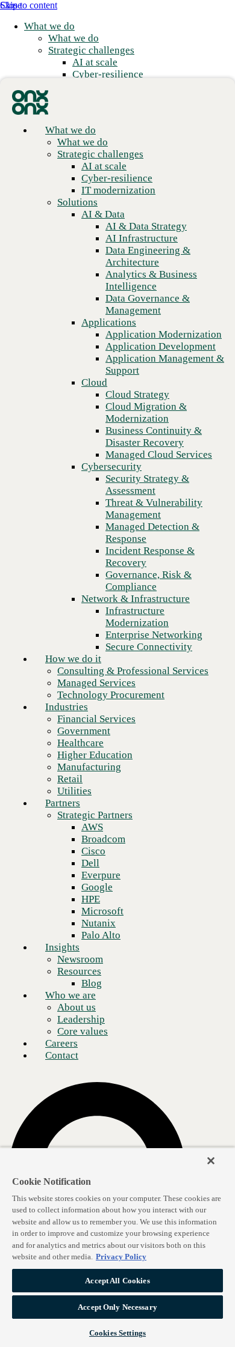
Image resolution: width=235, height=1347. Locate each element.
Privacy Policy (121, 1256)
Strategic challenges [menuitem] (91, 50)
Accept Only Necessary (117, 1307)
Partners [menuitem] (62, 803)
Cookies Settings (117, 1332)
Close (11, 5)
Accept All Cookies (117, 1280)
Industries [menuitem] (66, 707)
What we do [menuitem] (49, 26)
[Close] (211, 1160)
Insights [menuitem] (62, 947)
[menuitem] (73, 38)
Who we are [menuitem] (70, 995)
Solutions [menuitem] (77, 202)
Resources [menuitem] (79, 971)
